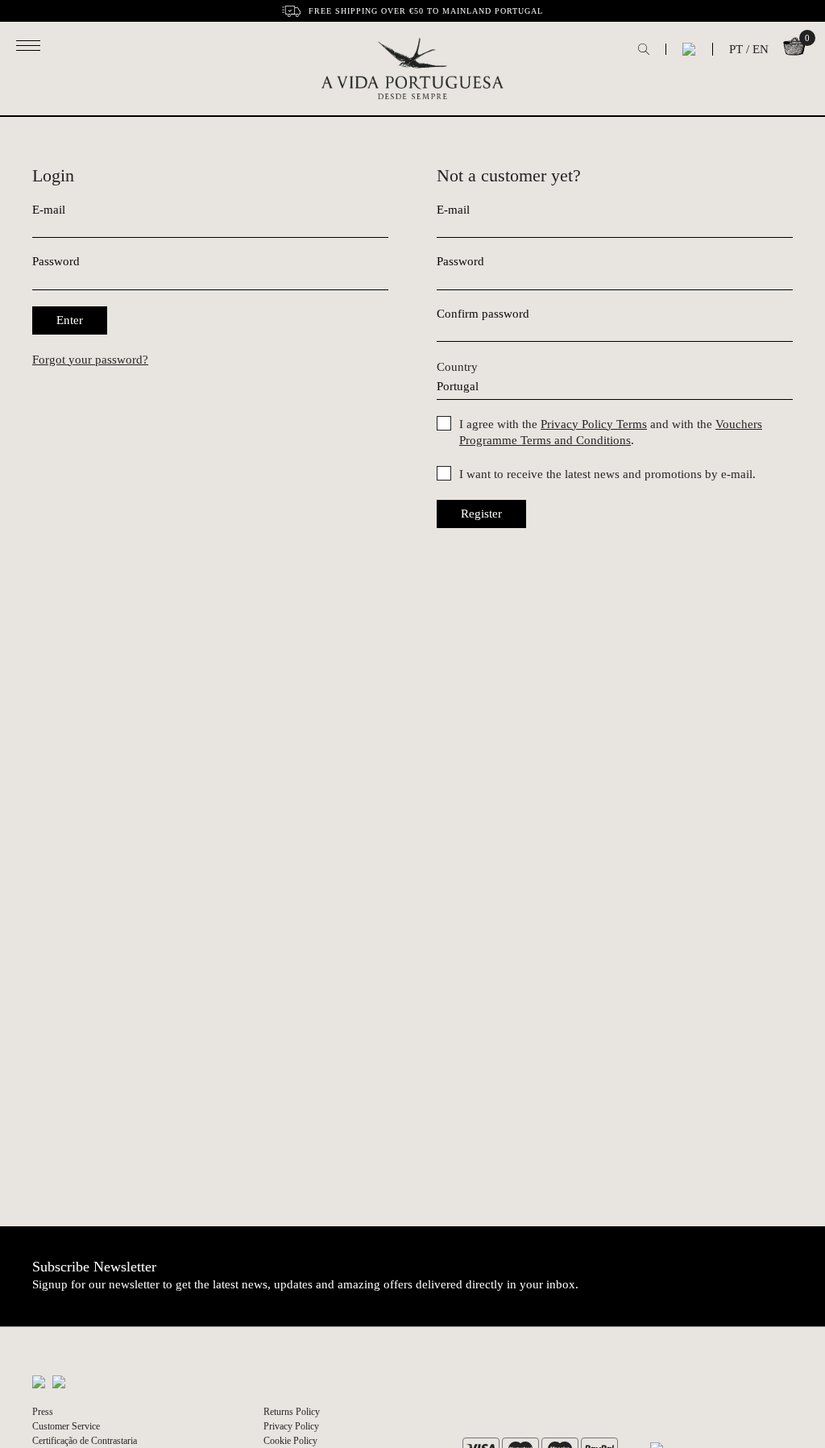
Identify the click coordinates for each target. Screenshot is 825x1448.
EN (760, 49)
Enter (69, 320)
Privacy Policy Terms (594, 424)
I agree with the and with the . (610, 432)
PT (736, 49)
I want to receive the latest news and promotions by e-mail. (607, 474)
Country (457, 366)
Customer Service (66, 1426)
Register (481, 513)
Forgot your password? (90, 359)
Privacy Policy (291, 1426)
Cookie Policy (290, 1440)
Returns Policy (291, 1411)
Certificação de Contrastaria (84, 1440)
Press (42, 1411)
